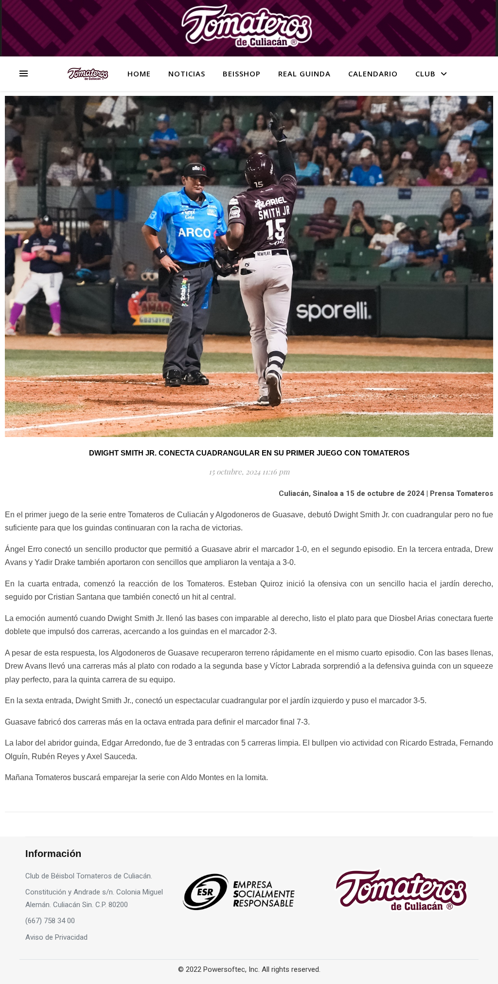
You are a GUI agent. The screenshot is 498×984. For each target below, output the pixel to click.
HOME (139, 73)
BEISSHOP (242, 73)
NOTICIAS (186, 73)
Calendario (373, 73)
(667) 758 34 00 (50, 920)
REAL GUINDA (304, 73)
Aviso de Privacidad (56, 937)
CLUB (425, 73)
